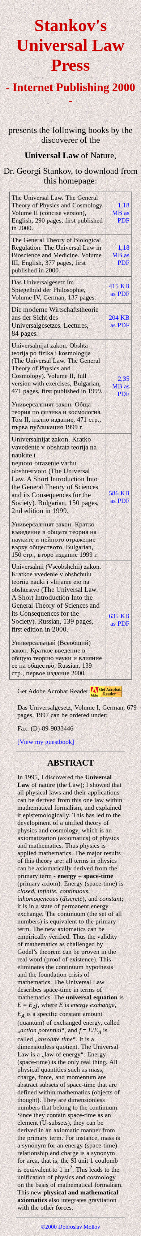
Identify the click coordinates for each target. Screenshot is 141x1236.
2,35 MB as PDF (120, 386)
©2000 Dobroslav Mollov (70, 1227)
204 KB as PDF (119, 321)
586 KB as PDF (119, 497)
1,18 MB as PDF (120, 213)
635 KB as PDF (119, 619)
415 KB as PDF (119, 290)
